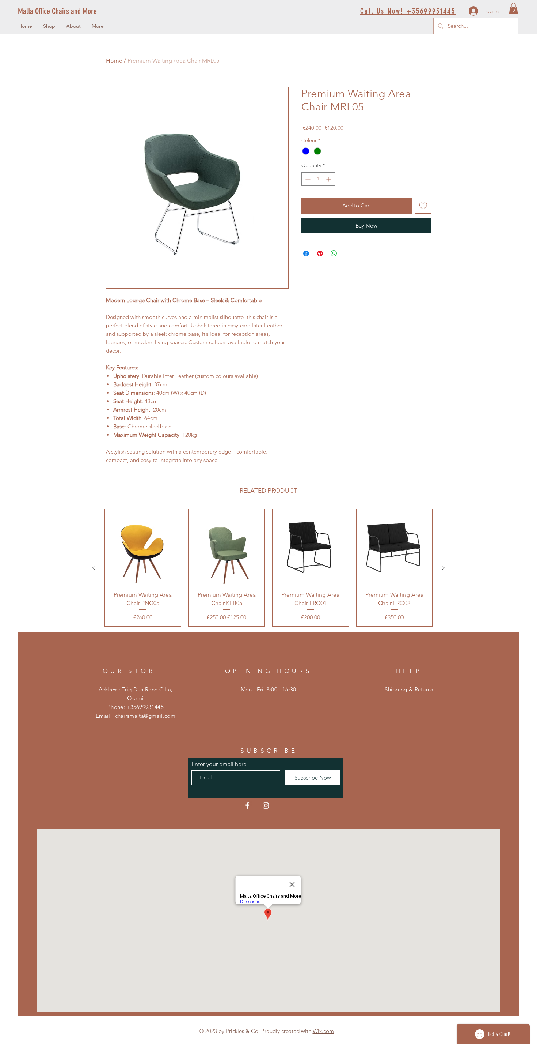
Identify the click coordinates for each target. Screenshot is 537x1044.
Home (114, 60)
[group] (269, 567)
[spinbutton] (318, 179)
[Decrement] (307, 179)
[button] (513, 8)
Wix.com (323, 1031)
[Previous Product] (94, 567)
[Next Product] (443, 567)
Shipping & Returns (409, 689)
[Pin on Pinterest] (320, 253)
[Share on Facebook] (306, 253)
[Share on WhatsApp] (334, 253)
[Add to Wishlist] (423, 206)
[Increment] (329, 179)
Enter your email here (219, 764)
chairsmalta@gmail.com (145, 715)
